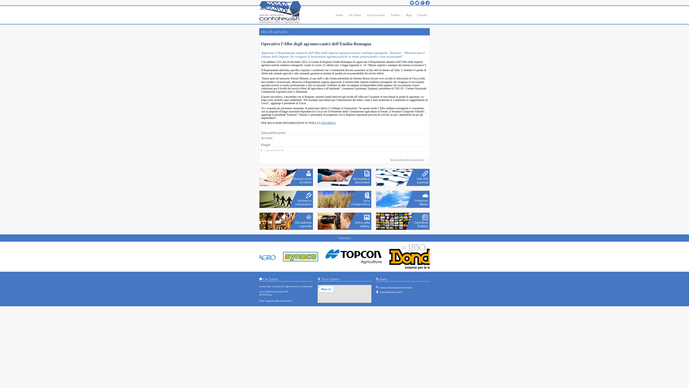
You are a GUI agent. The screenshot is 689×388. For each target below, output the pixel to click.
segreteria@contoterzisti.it (279, 300)
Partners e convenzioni (303, 201)
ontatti (422, 15)
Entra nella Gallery (362, 223)
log (409, 15)
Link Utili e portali (422, 179)
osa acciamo (376, 15)
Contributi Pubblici (421, 223)
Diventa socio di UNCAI (302, 179)
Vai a (360, 201)
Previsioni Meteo (421, 201)
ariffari (395, 15)
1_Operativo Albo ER (273, 150)
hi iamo (355, 15)
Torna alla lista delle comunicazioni (407, 160)
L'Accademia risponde (303, 223)
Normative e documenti (361, 179)
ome (339, 15)
